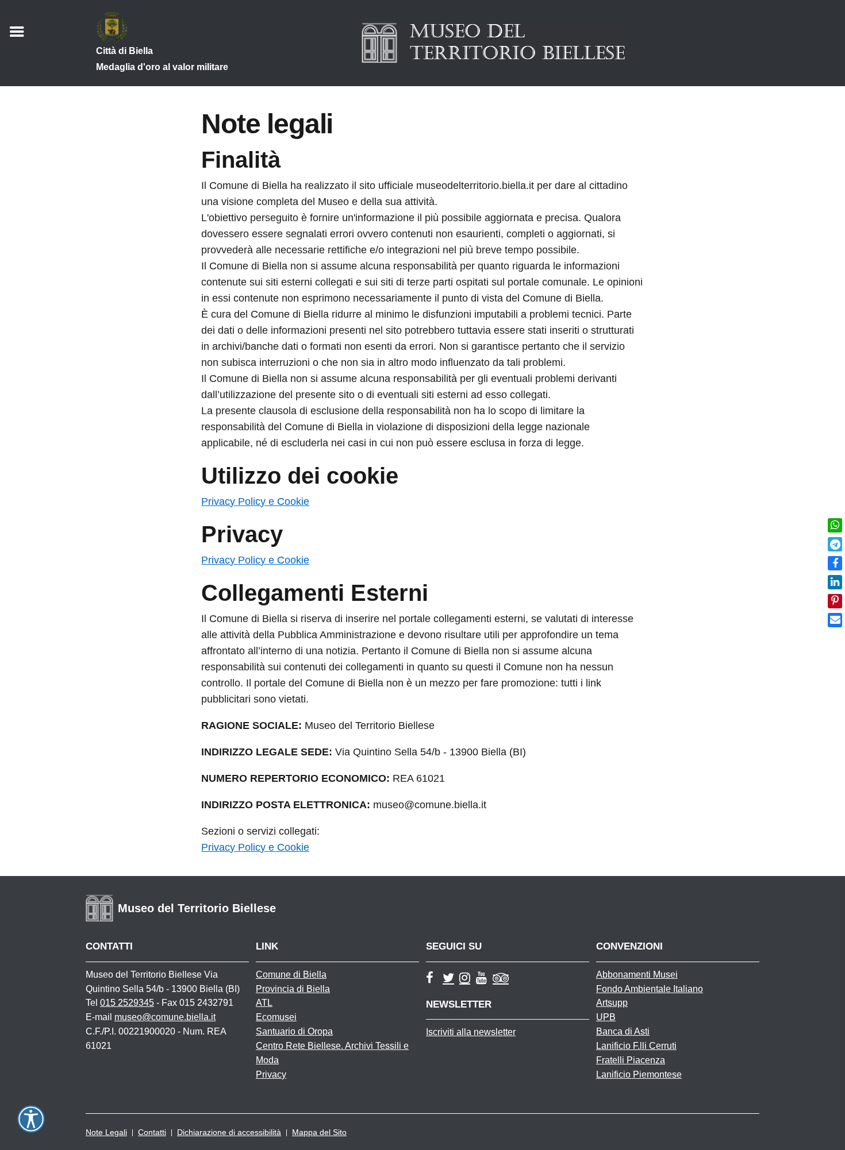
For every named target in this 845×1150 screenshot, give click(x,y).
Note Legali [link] (106, 1132)
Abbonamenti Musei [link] (637, 974)
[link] (835, 525)
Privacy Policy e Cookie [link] (255, 501)
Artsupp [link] (612, 1003)
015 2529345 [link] (127, 1003)
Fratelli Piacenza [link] (630, 1060)
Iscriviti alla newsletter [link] (471, 1032)
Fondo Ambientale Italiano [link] (649, 989)
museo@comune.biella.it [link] (165, 1017)
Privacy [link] (271, 1074)
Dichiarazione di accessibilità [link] (229, 1132)
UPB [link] (606, 1017)
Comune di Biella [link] (291, 974)
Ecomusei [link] (276, 1017)
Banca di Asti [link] (623, 1031)
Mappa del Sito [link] (319, 1132)
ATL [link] (264, 1003)
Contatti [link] (152, 1132)
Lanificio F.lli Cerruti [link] (636, 1046)
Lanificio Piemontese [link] (639, 1074)
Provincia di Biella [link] (293, 989)
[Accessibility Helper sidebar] (31, 1119)
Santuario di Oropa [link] (294, 1031)
